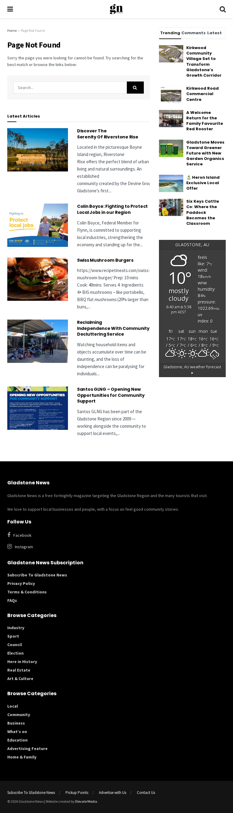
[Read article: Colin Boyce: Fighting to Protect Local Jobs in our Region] (37, 225)
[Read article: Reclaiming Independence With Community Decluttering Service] (37, 341)
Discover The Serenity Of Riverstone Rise (108, 134)
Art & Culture (20, 678)
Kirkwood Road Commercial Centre (202, 93)
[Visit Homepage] (116, 9)
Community (18, 714)
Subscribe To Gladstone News (37, 575)
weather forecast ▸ (192, 369)
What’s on (17, 731)
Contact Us (146, 792)
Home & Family (21, 757)
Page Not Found (33, 30)
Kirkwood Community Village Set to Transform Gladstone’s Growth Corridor (203, 61)
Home (12, 30)
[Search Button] (223, 9)
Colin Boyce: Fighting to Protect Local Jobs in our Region (112, 209)
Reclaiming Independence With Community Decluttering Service (113, 328)
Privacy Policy (21, 583)
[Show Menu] (10, 9)
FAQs (12, 600)
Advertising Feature (27, 748)
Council (14, 644)
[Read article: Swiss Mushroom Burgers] (37, 279)
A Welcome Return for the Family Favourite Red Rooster (204, 121)
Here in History (22, 661)
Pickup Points (77, 792)
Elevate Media (86, 801)
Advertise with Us (112, 792)
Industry (15, 627)
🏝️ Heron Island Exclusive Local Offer (203, 182)
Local (12, 706)
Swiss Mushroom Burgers (105, 260)
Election (15, 653)
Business (16, 723)
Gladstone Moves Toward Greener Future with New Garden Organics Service (205, 153)
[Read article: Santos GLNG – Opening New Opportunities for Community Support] (37, 408)
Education (17, 740)
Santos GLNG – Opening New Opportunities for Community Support (110, 395)
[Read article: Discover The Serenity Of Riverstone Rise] (37, 149)
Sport (13, 636)
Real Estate (18, 670)
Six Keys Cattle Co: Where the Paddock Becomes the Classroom (202, 212)
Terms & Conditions (27, 592)
